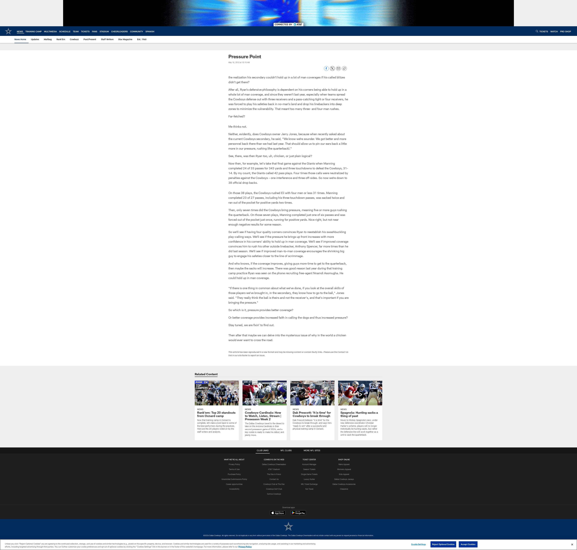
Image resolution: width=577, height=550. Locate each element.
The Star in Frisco (274, 474)
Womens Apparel (344, 469)
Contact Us (274, 479)
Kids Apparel (344, 474)
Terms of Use (234, 469)
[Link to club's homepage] (8, 31)
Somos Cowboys (274, 494)
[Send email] (338, 70)
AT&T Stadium (274, 469)
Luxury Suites (309, 479)
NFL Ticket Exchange (309, 484)
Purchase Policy (234, 474)
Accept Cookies (468, 544)
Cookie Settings (418, 544)
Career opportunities (234, 484)
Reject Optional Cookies (443, 544)
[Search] (537, 31)
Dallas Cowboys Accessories (344, 484)
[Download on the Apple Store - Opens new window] (277, 513)
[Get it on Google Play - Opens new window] (298, 514)
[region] (288, 544)
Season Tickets (309, 469)
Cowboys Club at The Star (274, 484)
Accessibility (234, 489)
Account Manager (309, 464)
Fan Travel (309, 489)
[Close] (572, 544)
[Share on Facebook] (326, 70)
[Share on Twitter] (332, 70)
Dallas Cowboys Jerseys (344, 479)
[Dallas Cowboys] (288, 526)
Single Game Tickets (309, 474)
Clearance (344, 489)
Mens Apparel (344, 464)
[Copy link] (344, 68)
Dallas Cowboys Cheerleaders (274, 464)
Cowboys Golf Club (274, 489)
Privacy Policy (234, 464)
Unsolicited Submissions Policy (234, 479)
